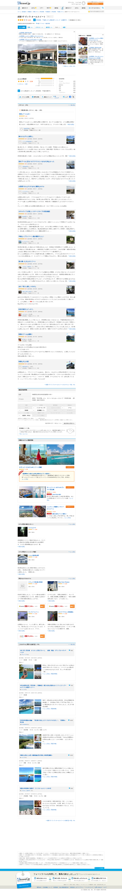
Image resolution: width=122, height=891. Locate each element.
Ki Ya (23, 339)
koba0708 (26, 128)
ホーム (19, 11)
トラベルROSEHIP (26, 141)
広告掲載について (47, 887)
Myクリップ (57, 97)
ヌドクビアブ (32, 528)
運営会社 (39, 887)
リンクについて (89, 887)
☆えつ (24, 314)
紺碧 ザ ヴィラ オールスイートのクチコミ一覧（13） (61, 384)
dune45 (24, 216)
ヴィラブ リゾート (33, 612)
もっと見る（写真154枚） (50, 776)
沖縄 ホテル (36, 11)
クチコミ (40, 27)
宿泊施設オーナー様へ (75, 20)
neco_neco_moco (26, 291)
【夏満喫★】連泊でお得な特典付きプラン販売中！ (36, 473)
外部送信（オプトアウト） (77, 887)
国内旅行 (24, 11)
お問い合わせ (98, 887)
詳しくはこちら (24, 434)
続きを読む (71, 124)
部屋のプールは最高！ (26, 334)
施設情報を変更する (69, 423)
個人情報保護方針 (64, 887)
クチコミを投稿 (25, 97)
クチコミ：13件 (23, 84)
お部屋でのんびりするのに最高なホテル (31, 186)
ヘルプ (105, 887)
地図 (38, 23)
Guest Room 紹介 (56, 494)
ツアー (41, 8)
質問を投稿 (36, 97)
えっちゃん (25, 241)
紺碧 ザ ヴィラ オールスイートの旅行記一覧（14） (61, 820)
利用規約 (55, 887)
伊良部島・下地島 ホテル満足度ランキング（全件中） (52, 20)
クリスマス (25, 191)
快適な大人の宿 (24, 361)
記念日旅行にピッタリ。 (26, 309)
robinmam (24, 366)
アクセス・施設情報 (45, 23)
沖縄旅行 (30, 11)
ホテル (33, 8)
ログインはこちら (76, 4)
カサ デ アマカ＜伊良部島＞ (66, 612)
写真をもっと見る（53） (70, 66)
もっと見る (25, 479)
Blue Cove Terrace (63, 582)
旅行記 (56, 8)
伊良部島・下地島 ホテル (58, 11)
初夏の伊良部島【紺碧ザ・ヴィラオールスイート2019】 (36, 788)
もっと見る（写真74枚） (50, 743)
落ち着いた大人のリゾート (27, 261)
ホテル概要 (22, 27)
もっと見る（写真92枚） (50, 708)
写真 (30, 27)
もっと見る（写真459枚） (50, 674)
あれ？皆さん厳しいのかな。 (28, 286)
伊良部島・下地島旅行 (45, 11)
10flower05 (25, 166)
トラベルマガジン (95, 8)
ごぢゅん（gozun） (27, 266)
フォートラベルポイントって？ (97, 11)
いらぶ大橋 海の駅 (33, 555)
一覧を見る (72, 105)
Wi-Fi (48, 8)
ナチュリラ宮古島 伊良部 (35, 582)
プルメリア (24, 654)
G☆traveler (24, 724)
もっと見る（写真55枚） (50, 810)
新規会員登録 (95, 3)
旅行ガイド (25, 8)
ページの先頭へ (100, 868)
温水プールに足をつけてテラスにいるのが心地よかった (36, 161)
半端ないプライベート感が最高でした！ (31, 236)
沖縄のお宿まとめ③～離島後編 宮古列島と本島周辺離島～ (36, 755)
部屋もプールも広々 (24, 114)
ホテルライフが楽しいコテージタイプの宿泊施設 (34, 211)
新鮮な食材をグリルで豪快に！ (59, 514)
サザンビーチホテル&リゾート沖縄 (30, 467)
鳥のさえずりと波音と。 (26, 136)
